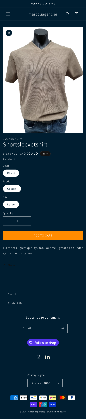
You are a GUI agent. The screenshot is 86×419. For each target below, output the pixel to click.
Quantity (8, 213)
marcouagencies (36, 411)
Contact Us (15, 303)
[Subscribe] (63, 328)
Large (11, 204)
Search (12, 294)
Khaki (11, 173)
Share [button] (11, 265)
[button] (8, 14)
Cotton (12, 188)
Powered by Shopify (56, 411)
